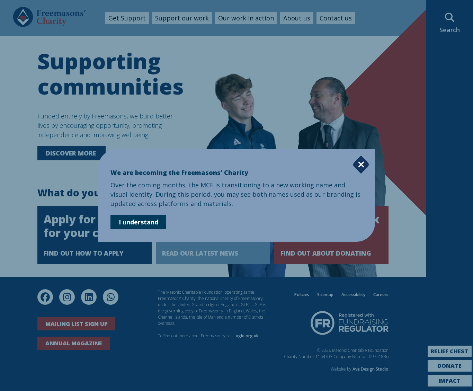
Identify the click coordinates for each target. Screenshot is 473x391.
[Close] (361, 164)
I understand (138, 222)
